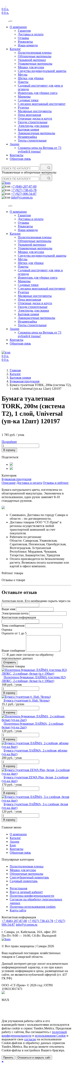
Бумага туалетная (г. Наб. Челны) (26, 700)
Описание (9, 482)
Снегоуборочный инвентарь (29, 877)
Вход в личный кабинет (26, 892)
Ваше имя (8, 609)
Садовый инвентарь (24, 881)
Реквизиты (25, 41)
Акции (14, 144)
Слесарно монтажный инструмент (41, 104)
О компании (18, 27)
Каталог (15, 49)
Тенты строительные (32, 140)
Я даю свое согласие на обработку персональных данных (28, 656)
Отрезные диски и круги (35, 118)
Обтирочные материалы (34, 56)
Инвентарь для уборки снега (37, 93)
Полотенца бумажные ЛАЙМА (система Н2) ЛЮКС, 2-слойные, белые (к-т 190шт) (34, 679)
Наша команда (28, 45)
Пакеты (23, 82)
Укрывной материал (32, 60)
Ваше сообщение (13, 650)
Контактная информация (19, 617)
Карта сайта (18, 910)
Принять (8, 1057)
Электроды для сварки (33, 126)
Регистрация (18, 888)
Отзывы (23, 38)
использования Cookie (50, 1035)
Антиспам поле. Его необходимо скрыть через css (36, 601)
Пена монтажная (29, 115)
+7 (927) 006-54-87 (23, 193)
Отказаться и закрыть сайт (33, 1057)
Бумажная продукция (16, 479)
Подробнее (9, 441)
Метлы (22, 74)
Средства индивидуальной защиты (42, 71)
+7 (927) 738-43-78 (23, 190)
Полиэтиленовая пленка (35, 52)
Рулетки (23, 107)
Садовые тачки (28, 100)
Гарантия (24, 30)
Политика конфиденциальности (32, 895)
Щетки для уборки (31, 78)
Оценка (7, 629)
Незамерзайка (27, 137)
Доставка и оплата (30, 34)
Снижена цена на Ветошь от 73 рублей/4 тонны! (39, 149)
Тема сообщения (13, 625)
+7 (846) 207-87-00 (23, 186)
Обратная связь (20, 158)
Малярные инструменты (35, 111)
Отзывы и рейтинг (56, 482)
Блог (13, 845)
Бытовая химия (28, 129)
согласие (30, 1039)
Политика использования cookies (33, 906)
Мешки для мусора (31, 67)
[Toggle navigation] (10, 21)
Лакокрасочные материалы (36, 133)
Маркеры (24, 96)
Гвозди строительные (32, 122)
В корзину (9, 450)
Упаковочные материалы (35, 63)
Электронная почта (15, 613)
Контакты (16, 155)
